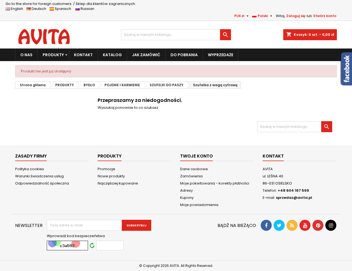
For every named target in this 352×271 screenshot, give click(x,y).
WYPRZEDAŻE (220, 55)
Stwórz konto (324, 15)
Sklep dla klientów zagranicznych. (71, 3)
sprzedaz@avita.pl (294, 197)
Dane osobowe (194, 169)
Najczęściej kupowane (118, 183)
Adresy (186, 190)
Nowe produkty (111, 176)
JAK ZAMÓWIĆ (146, 55)
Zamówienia (191, 176)
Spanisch (64, 8)
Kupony (187, 197)
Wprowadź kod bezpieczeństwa (76, 236)
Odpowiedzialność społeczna (42, 183)
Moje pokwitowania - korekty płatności (214, 183)
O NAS (26, 55)
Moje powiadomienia (199, 204)
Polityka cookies (29, 169)
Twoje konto (196, 156)
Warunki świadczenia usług (39, 176)
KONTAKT (83, 55)
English (18, 8)
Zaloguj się (295, 15)
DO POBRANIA (184, 55)
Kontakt (273, 156)
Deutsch (40, 8)
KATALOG (112, 55)
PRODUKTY (53, 55)
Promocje (106, 169)
